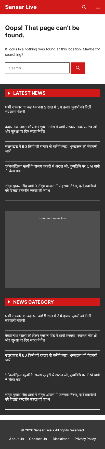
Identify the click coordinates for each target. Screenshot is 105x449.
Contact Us (38, 439)
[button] (84, 7)
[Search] (78, 68)
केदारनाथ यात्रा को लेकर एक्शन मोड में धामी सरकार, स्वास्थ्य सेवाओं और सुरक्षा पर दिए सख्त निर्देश (51, 129)
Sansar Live (21, 7)
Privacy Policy (85, 439)
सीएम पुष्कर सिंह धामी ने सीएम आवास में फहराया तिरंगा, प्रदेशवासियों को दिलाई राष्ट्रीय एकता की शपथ (50, 188)
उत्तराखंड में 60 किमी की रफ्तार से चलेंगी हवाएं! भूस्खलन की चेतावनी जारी (51, 149)
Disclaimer (61, 439)
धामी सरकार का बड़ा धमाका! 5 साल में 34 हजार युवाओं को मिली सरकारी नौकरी (48, 109)
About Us (16, 439)
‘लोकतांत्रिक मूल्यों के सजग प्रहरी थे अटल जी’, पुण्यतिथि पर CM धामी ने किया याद (52, 168)
